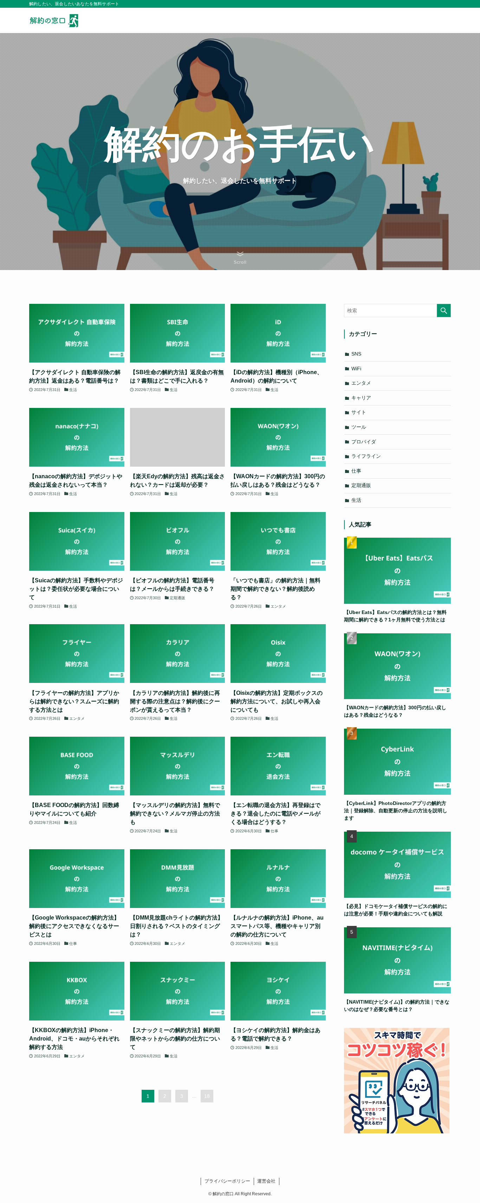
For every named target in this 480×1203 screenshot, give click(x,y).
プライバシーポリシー (227, 1181)
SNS (356, 354)
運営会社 (266, 1181)
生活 (356, 500)
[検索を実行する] (444, 310)
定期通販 (361, 485)
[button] (240, 258)
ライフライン (366, 456)
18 (207, 1096)
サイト (358, 412)
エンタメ (361, 383)
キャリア (361, 398)
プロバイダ (363, 441)
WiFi (356, 368)
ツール (358, 427)
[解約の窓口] (57, 20)
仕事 (356, 471)
